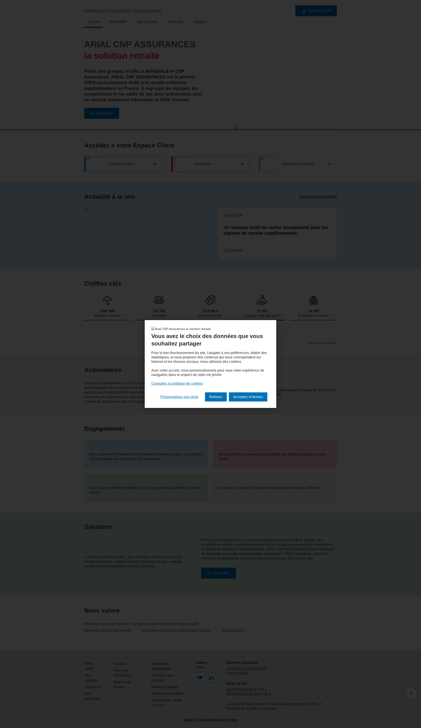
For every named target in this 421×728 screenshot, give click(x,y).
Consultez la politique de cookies (177, 383)
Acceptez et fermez (248, 397)
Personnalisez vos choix (179, 397)
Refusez (215, 397)
